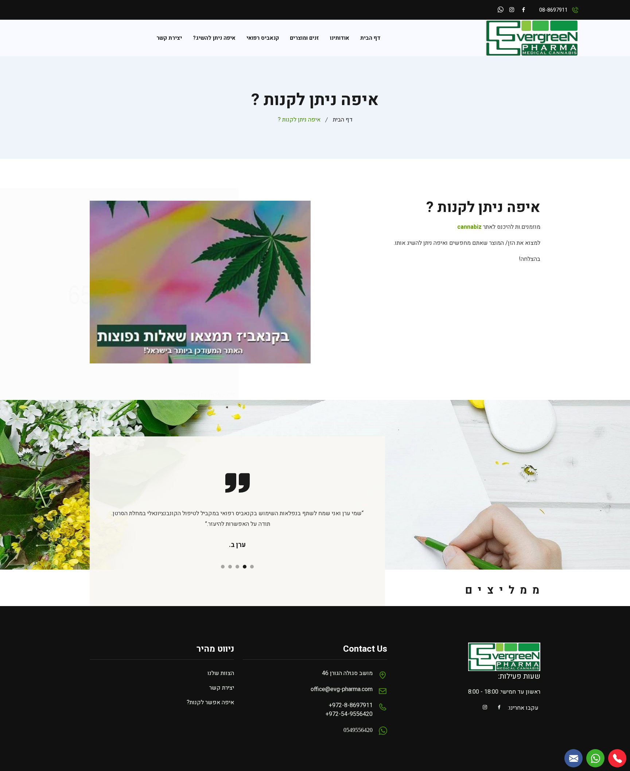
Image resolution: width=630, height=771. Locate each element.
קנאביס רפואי (262, 38)
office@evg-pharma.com (342, 689)
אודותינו (339, 38)
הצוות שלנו (220, 673)
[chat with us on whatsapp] (595, 758)
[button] (252, 566)
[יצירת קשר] (573, 758)
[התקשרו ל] (617, 758)
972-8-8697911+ (351, 705)
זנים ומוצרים (304, 38)
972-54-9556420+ (349, 714)
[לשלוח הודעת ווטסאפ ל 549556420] (500, 10)
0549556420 (358, 729)
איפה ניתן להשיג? (214, 38)
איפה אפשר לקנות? (210, 702)
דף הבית (370, 38)
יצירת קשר (169, 38)
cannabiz (469, 227)
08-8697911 (553, 10)
